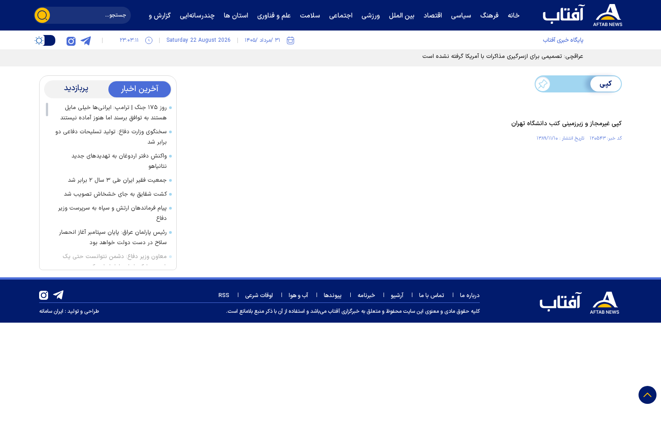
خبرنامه (366, 295)
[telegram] (85, 40)
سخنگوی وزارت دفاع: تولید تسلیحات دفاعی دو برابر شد (111, 137)
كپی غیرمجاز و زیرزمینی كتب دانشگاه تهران (566, 123)
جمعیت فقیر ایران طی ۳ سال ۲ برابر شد (117, 180)
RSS (224, 295)
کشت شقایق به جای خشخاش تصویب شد (115, 194)
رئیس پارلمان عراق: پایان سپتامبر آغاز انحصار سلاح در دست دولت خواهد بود (113, 237)
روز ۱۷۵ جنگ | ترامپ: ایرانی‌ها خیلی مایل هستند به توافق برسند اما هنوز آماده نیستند (113, 113)
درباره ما (470, 295)
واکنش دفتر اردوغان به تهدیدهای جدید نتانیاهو (119, 161)
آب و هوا (298, 295)
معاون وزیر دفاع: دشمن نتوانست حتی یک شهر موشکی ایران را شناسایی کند (115, 261)
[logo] (584, 14)
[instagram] (71, 40)
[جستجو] (42, 15)
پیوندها (333, 295)
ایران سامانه (51, 311)
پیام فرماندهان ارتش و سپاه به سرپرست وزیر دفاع (112, 213)
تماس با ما (431, 295)
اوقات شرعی (259, 295)
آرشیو (397, 295)
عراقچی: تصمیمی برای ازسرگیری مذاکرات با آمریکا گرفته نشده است (502, 56)
